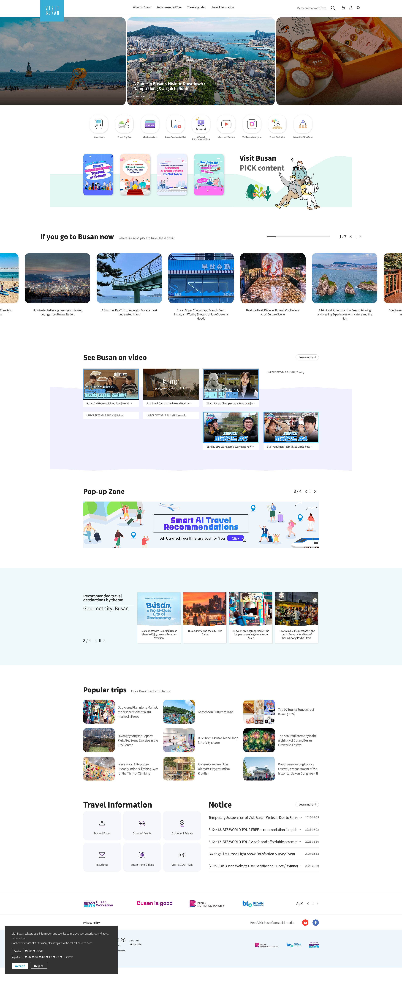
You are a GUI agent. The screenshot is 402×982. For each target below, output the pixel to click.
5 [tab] (307, 236)
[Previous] (121, 61)
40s (50, 957)
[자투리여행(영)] (175, 174)
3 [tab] (289, 236)
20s (36, 957)
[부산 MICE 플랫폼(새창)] (269, 903)
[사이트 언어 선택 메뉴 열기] (358, 8)
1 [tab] (271, 236)
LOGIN (343, 8)
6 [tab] (316, 236)
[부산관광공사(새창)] (109, 903)
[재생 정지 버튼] (267, 99)
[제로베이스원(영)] (101, 174)
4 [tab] (298, 236)
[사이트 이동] (305, 922)
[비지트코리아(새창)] (215, 903)
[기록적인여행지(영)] (138, 174)
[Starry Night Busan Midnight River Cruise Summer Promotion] (201, 503)
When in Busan (142, 7)
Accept (20, 966)
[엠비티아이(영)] (212, 174)
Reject (39, 966)
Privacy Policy (91, 922)
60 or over (68, 957)
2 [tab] (280, 236)
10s (29, 957)
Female (39, 951)
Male (29, 951)
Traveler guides (196, 7)
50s (57, 957)
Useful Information (222, 7)
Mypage (350, 8)
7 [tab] (325, 236)
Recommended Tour (169, 7)
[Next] (280, 61)
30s (43, 957)
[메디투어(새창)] (162, 903)
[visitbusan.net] (52, 14)
